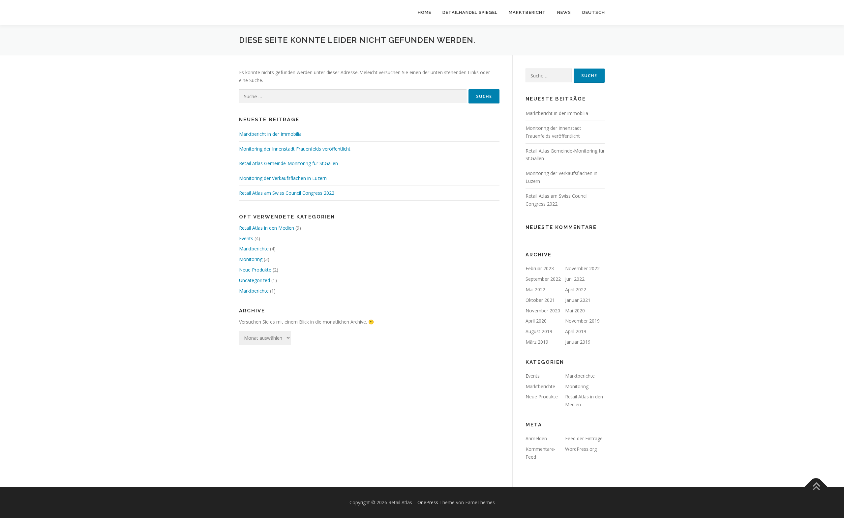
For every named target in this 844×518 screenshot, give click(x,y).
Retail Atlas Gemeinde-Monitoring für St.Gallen (288, 163)
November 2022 (582, 268)
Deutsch (593, 12)
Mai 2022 (535, 289)
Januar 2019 (577, 342)
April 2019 (575, 331)
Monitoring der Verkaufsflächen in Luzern (283, 178)
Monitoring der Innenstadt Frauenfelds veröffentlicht (294, 149)
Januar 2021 (577, 300)
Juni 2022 (575, 279)
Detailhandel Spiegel (469, 12)
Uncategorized (254, 280)
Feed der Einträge (584, 438)
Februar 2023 (540, 268)
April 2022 (575, 289)
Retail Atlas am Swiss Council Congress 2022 (286, 193)
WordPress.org (581, 449)
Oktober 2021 (540, 300)
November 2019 (582, 321)
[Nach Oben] (816, 487)
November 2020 (543, 310)
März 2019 (537, 342)
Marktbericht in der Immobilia (270, 134)
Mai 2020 (575, 310)
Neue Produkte (255, 270)
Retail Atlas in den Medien (266, 228)
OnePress (427, 502)
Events (246, 238)
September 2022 (543, 279)
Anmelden (536, 438)
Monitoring (250, 259)
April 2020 (536, 321)
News (564, 12)
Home (424, 12)
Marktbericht (527, 12)
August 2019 (539, 331)
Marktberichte (254, 248)
